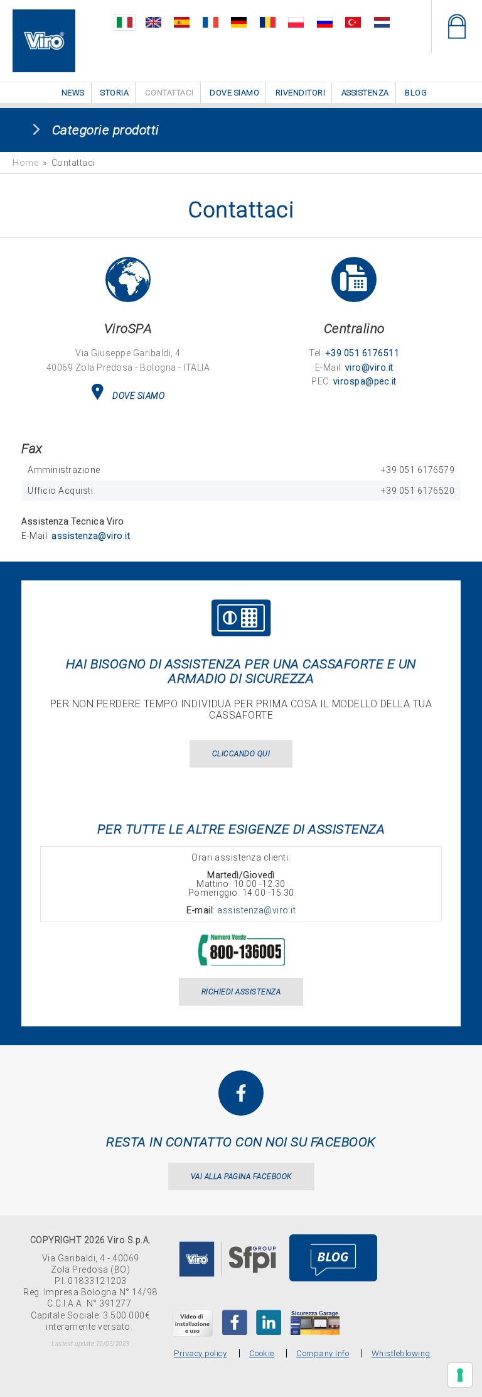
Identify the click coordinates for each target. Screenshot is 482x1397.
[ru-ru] (325, 22)
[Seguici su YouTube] (192, 1323)
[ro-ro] (268, 22)
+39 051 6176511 (363, 353)
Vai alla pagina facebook (241, 1176)
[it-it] (125, 22)
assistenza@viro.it (90, 536)
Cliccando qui (241, 753)
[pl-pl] (296, 22)
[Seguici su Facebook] (234, 1322)
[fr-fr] (211, 22)
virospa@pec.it (365, 381)
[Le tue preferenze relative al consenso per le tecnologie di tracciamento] (460, 1375)
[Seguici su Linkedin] (268, 1322)
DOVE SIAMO (138, 396)
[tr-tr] (353, 22)
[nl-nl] (382, 22)
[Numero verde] (241, 941)
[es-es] (182, 22)
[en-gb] (153, 22)
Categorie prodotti (105, 130)
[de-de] (239, 22)
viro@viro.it (369, 367)
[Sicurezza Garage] (315, 1322)
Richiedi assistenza (241, 991)
